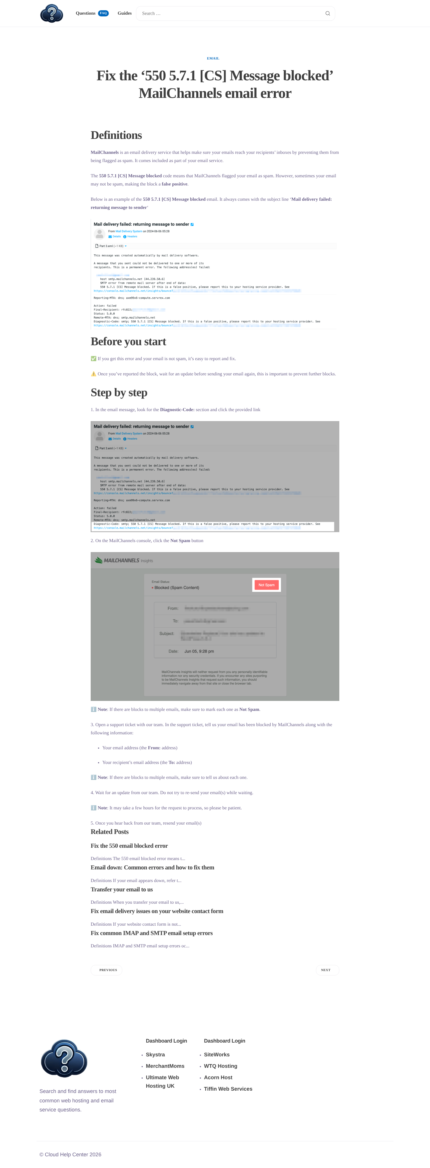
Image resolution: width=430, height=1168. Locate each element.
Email (213, 58)
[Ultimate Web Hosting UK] (170, 1071)
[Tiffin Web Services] (229, 1073)
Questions (91, 13)
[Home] (51, 13)
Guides (125, 13)
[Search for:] (235, 13)
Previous (108, 970)
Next (326, 970)
